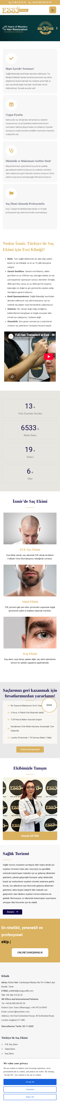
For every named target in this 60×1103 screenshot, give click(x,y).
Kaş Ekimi (30, 653)
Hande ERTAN (30, 836)
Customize (30, 1089)
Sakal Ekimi (30, 601)
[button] (3, 28)
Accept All (30, 1082)
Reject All (30, 1097)
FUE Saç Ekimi (30, 549)
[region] (30, 1081)
